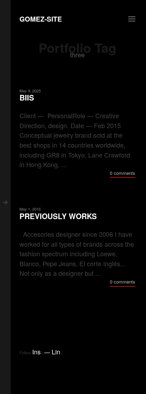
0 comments (122, 173)
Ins (37, 351)
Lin (57, 351)
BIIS (26, 97)
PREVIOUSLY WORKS (58, 216)
